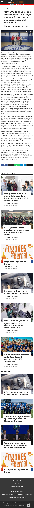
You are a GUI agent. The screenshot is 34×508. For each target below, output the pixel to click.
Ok (28, 505)
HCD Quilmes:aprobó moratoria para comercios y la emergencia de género (16, 231)
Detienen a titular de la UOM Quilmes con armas (16, 292)
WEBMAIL (17, 483)
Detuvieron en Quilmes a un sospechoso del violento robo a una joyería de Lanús (16, 324)
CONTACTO (17, 480)
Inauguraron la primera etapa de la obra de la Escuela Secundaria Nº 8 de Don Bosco (16, 197)
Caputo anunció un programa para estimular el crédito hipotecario (16, 445)
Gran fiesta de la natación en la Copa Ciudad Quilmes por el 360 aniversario (16, 358)
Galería (27, 31)
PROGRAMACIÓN (17, 486)
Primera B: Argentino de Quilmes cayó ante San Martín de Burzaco (17, 418)
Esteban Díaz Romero (13, 26)
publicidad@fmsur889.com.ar (17, 497)
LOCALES (6, 9)
